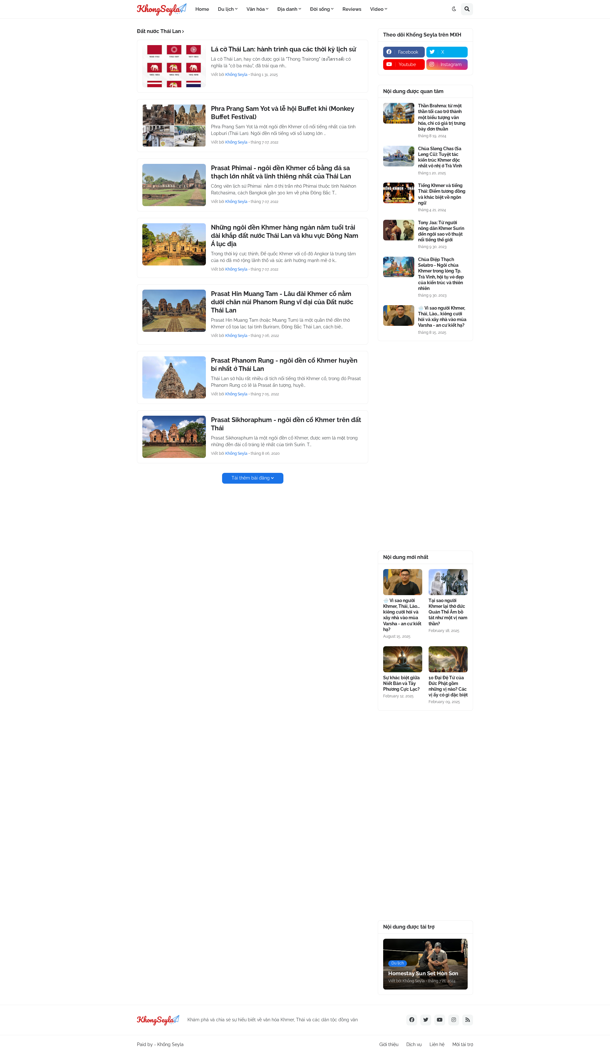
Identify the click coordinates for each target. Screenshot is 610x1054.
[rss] (467, 1020)
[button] (454, 9)
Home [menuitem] (202, 9)
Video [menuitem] (376, 9)
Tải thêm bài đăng (251, 477)
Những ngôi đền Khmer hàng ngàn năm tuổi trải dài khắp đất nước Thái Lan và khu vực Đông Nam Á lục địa (284, 236)
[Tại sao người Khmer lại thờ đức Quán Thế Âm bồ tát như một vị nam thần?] (448, 582)
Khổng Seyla (170, 1044)
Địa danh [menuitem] (287, 9)
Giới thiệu (388, 1044)
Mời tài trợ (462, 1044)
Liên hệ (437, 1044)
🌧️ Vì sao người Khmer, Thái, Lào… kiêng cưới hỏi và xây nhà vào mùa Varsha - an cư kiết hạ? (442, 316)
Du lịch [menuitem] (226, 9)
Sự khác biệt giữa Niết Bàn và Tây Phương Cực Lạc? (401, 683)
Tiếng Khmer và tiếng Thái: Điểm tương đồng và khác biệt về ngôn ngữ (441, 194)
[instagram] (453, 1020)
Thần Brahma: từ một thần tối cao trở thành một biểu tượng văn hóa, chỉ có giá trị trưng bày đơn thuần (441, 117)
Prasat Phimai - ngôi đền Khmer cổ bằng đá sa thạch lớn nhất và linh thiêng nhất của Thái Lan (281, 172)
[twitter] (425, 1020)
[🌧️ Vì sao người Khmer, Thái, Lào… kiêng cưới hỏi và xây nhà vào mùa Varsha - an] (398, 315)
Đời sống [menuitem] (320, 9)
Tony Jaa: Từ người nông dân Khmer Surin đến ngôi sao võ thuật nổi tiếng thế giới (441, 231)
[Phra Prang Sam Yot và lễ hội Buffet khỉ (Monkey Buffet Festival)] (174, 125)
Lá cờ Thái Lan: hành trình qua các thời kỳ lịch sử (283, 49)
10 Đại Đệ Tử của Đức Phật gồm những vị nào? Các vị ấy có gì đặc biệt (448, 686)
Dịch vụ (414, 1044)
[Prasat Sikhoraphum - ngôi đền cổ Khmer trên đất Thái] (174, 437)
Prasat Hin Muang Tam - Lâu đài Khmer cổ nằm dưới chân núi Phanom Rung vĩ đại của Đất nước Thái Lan (282, 302)
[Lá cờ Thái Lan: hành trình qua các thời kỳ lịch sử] (174, 66)
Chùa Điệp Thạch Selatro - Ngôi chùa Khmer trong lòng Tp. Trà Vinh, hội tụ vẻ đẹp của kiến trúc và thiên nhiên (441, 274)
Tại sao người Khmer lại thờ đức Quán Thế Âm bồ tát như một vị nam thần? (448, 612)
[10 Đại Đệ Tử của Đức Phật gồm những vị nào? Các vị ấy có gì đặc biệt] (448, 659)
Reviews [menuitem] (351, 9)
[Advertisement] (425, 446)
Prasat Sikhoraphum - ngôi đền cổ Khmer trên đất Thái (286, 424)
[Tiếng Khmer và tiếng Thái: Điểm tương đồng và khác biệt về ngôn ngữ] (398, 193)
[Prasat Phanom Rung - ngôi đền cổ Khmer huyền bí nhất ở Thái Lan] (174, 377)
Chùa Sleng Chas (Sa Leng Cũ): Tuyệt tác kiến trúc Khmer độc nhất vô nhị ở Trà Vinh (440, 157)
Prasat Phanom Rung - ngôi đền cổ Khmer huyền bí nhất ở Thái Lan (284, 365)
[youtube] (439, 1020)
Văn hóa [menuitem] (256, 9)
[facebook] (411, 1020)
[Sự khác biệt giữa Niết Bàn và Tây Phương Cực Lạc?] (402, 659)
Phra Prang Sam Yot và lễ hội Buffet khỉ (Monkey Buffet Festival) (282, 113)
